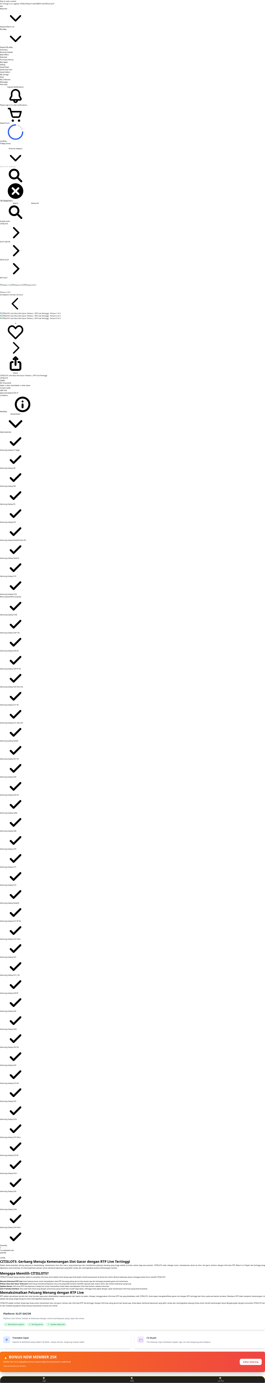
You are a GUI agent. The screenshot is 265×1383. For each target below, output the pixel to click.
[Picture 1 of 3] (6, 285)
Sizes (2, 77)
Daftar (133, 1381)
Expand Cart (5, 123)
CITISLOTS (24, 4)
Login (44, 1381)
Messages (4, 82)
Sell (1, 6)
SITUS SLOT (49, 4)
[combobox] (26, 166)
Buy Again (4, 62)
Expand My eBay (6, 47)
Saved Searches (6, 69)
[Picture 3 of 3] (30, 285)
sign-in (8, 105)
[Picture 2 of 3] (18, 285)
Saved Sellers (5, 72)
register (16, 4)
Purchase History (6, 60)
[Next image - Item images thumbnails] (15, 348)
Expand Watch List (7, 27)
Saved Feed (4, 67)
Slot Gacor (64, 1265)
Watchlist (3, 57)
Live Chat (221, 1381)
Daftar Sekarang (250, 1362)
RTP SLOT (41, 4)
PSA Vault (3, 84)
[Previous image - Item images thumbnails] (15, 303)
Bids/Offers (4, 55)
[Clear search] (15, 191)
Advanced (35, 203)
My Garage (4, 74)
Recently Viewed (6, 52)
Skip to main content (8, 1)
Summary (4, 50)
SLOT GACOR (33, 4)
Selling (2, 64)
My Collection (5, 79)
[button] (15, 211)
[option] (132, 440)
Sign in (8, 4)
